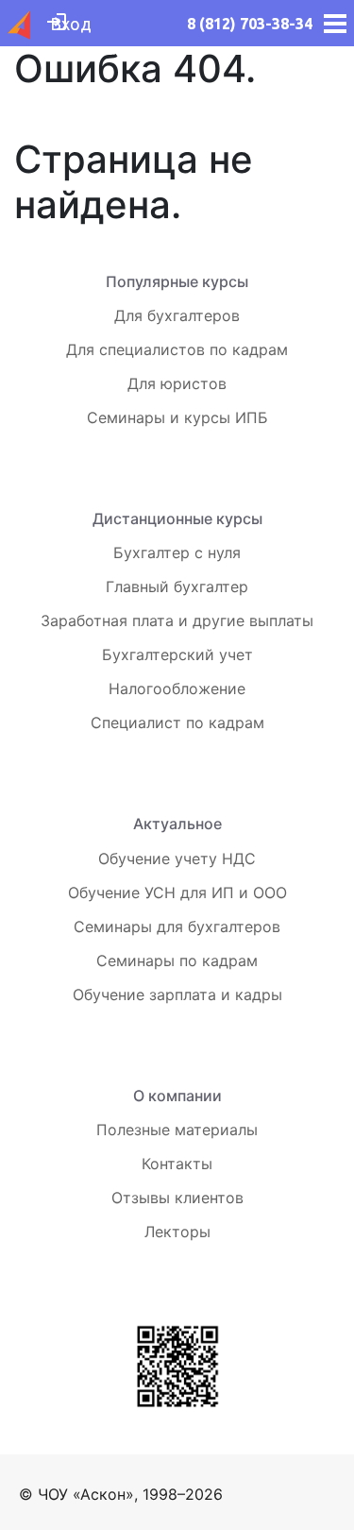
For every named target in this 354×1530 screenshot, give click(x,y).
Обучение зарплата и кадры (177, 994)
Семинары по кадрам (177, 960)
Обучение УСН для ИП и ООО (177, 892)
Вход (71, 23)
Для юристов (177, 383)
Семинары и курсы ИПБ (177, 417)
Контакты (177, 1163)
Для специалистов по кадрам (177, 349)
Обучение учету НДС (177, 858)
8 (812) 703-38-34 (249, 23)
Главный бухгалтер (177, 586)
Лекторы (177, 1231)
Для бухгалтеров (177, 315)
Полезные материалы (177, 1129)
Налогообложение (177, 688)
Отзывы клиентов (177, 1197)
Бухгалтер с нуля (177, 552)
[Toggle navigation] (329, 23)
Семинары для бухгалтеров (177, 926)
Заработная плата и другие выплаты (177, 620)
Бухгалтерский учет (177, 654)
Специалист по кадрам (177, 722)
